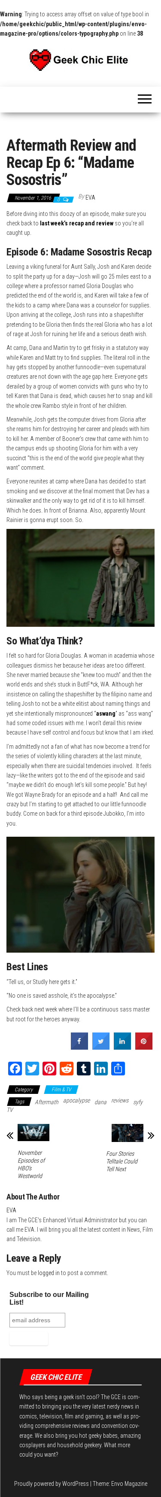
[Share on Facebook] (79, 1047)
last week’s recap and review (76, 223)
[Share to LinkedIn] (122, 1047)
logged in (49, 1272)
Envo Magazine (129, 1483)
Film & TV (61, 1090)
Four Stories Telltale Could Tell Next (121, 1161)
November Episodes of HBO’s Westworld (31, 1164)
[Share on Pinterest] (143, 1047)
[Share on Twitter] (100, 1047)
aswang (105, 713)
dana (100, 1102)
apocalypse (76, 1100)
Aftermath (46, 1102)
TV (9, 1109)
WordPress (75, 1483)
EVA (90, 197)
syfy (138, 1102)
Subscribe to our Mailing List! (49, 1298)
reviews (119, 1100)
